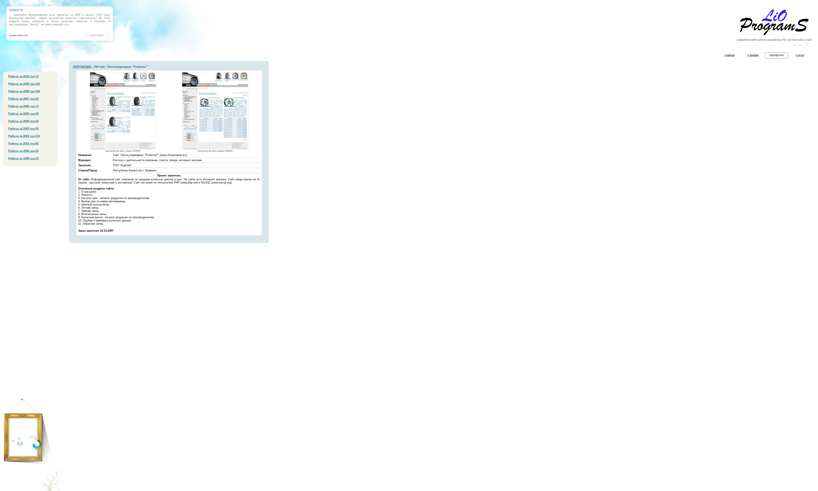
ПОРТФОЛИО (82, 66)
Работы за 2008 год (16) (24, 91)
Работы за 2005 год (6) (23, 113)
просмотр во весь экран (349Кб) (215, 151)
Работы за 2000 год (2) (23, 151)
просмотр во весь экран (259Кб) (122, 151)
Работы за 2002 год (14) (24, 136)
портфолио (776, 55)
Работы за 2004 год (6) (23, 121)
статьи (800, 55)
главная (729, 55)
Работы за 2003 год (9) (23, 128)
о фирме (753, 55)
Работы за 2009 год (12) (24, 83)
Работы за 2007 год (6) (23, 98)
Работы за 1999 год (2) (23, 158)
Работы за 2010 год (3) (23, 76)
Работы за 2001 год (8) (23, 143)
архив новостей (18, 35)
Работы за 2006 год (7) (23, 106)
